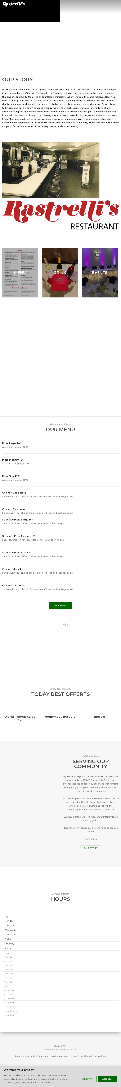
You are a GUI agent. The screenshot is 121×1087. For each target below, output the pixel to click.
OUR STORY (91, 848)
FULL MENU (60, 605)
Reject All (87, 1079)
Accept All (107, 1079)
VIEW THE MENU (60, 36)
